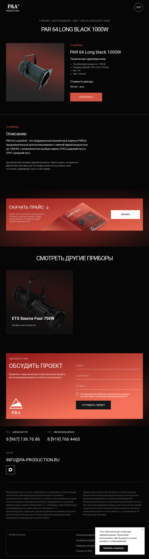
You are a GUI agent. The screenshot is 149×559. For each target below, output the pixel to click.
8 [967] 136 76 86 (23, 439)
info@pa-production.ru (33, 459)
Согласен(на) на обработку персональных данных (104, 394)
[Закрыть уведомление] (142, 529)
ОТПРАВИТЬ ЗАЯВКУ (93, 405)
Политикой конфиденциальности (111, 396)
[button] (86, 97)
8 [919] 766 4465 (63, 439)
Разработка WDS (84, 551)
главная (44, 20)
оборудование (61, 20)
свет (75, 20)
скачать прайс (26, 207)
